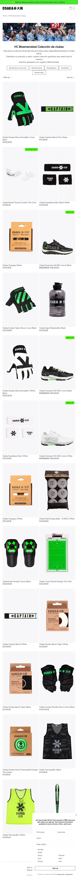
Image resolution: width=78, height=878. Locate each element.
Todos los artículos (17, 68)
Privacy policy (61, 874)
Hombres (36, 68)
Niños (65, 68)
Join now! (59, 2)
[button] (73, 8)
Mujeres (51, 68)
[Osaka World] (13, 8)
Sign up (55, 868)
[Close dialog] (76, 815)
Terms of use (70, 874)
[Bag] (70, 8)
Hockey (39, 72)
